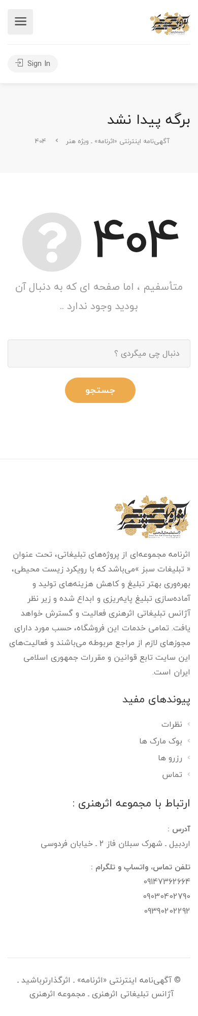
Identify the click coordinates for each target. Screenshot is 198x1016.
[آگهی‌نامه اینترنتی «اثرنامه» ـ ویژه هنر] (170, 22)
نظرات (171, 725)
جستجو (100, 390)
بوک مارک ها (160, 742)
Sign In (37, 63)
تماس (172, 775)
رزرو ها (170, 759)
